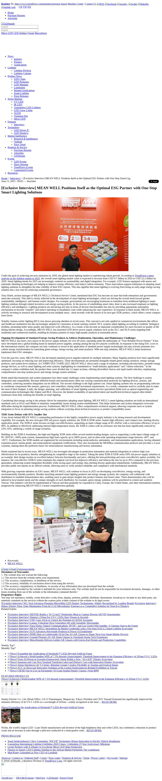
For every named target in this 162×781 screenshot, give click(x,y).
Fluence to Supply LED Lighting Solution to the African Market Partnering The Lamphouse (54, 749)
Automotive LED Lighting (27, 107)
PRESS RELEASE (11, 736)
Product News (15, 76)
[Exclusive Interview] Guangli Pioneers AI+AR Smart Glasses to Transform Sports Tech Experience (58, 637)
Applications (20, 64)
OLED (17, 113)
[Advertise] (81, 41)
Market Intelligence (17, 136)
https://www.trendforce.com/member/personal (37, 4)
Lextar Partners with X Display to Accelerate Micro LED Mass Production (45, 747)
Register (5, 4)
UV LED (18, 101)
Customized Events (23, 170)
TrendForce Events (23, 167)
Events (11, 158)
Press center (54, 758)
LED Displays (21, 133)
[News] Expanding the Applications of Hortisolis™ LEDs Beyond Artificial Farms (50, 653)
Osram (31, 33)
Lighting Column (22, 73)
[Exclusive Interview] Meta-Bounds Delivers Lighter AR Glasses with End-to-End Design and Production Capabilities (67, 640)
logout (64, 4)
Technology (13, 127)
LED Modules (21, 84)
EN (29, 7)
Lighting (12, 67)
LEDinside (52, 778)
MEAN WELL (15, 563)
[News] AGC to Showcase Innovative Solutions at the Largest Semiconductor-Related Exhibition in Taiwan (63, 667)
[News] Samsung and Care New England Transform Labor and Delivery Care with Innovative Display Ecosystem (66, 662)
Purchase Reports (16, 15)
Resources (13, 173)
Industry (18, 59)
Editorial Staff (31, 758)
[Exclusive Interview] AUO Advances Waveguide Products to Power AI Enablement (50, 631)
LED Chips (19, 79)
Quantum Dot (21, 116)
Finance (18, 62)
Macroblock (41, 33)
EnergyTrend (66, 778)
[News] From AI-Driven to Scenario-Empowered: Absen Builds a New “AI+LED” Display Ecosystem (60, 659)
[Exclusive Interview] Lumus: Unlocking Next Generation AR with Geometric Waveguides (53, 623)
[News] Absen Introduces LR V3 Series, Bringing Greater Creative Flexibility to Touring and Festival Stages (63, 665)
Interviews (19, 124)
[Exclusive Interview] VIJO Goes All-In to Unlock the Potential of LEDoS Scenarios (50, 620)
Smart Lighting (21, 93)
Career (43, 758)
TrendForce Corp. (54, 760)
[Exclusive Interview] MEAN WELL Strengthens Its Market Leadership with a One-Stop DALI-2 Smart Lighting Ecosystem (70, 628)
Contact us (17, 758)
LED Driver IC (21, 130)
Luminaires (19, 87)
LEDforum (19, 156)
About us (5, 758)
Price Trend (19, 144)
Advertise (12, 18)
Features (12, 121)
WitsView (40, 778)
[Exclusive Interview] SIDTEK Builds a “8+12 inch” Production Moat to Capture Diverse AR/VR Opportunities (64, 614)
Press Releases (21, 96)
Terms (86, 758)
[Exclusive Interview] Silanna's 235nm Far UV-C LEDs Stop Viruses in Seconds (48, 617)
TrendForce (7, 778)
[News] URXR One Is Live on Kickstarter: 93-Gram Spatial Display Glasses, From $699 (54, 670)
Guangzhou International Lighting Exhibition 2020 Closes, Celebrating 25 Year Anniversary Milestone (59, 744)
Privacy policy (98, 758)
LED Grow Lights (23, 110)
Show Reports (21, 164)
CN (20, 7)
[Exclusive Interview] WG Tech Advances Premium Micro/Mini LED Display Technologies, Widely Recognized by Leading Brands (67, 603)
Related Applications (24, 90)
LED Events (20, 161)
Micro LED (7, 33)
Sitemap (123, 758)
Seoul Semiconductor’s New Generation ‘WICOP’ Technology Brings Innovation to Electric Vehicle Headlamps (64, 741)
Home (11, 12)
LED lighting (20, 33)
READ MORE (109, 702)
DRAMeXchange (25, 778)
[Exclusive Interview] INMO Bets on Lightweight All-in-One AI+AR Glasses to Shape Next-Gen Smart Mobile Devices (68, 634)
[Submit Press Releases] (81, 45)
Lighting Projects (22, 70)
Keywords (112, 758)
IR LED (18, 104)
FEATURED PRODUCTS (15, 676)
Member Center (75, 4)
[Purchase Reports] (81, 37)
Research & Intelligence (26, 138)
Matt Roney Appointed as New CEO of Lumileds (32, 752)
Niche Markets (15, 99)
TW (25, 7)
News (10, 56)
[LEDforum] (81, 50)
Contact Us (90, 4)
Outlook (18, 141)
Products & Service (17, 147)
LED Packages (21, 82)
